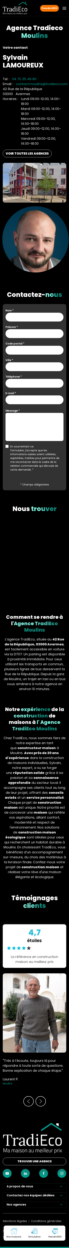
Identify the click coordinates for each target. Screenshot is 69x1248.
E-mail (11, 393)
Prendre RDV (49, 8)
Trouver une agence (34, 1161)
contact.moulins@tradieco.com (42, 84)
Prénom (12, 327)
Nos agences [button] (16, 1204)
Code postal (15, 343)
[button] (64, 8)
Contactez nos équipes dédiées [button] (30, 1195)
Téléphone (14, 376)
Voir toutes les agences (27, 153)
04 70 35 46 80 (24, 79)
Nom (10, 310)
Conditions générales (46, 1221)
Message (13, 411)
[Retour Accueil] (15, 8)
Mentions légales (15, 1221)
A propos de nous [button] (20, 1186)
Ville (9, 360)
